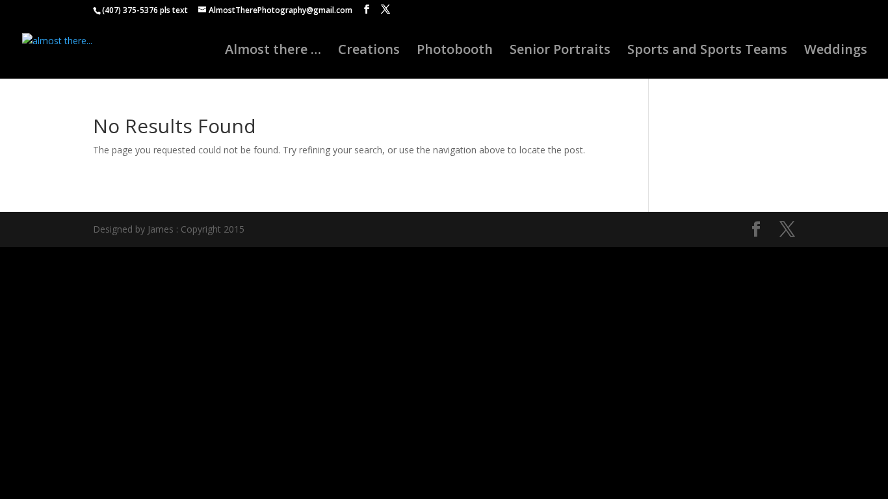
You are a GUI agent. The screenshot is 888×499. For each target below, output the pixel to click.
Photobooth (455, 51)
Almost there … (273, 51)
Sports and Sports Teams (707, 51)
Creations (369, 51)
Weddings (835, 51)
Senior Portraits (560, 51)
